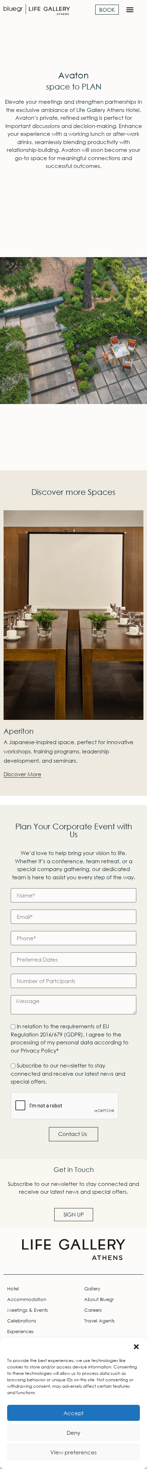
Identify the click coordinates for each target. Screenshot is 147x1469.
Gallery (92, 1289)
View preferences (73, 1452)
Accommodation (26, 1299)
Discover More (22, 774)
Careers (93, 1310)
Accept (73, 1413)
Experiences (20, 1332)
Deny (73, 1432)
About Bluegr (99, 1299)
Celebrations (21, 1321)
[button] (136, 1346)
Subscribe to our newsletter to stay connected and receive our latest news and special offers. (68, 1073)
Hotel (13, 1289)
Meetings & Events (27, 1310)
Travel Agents (99, 1321)
